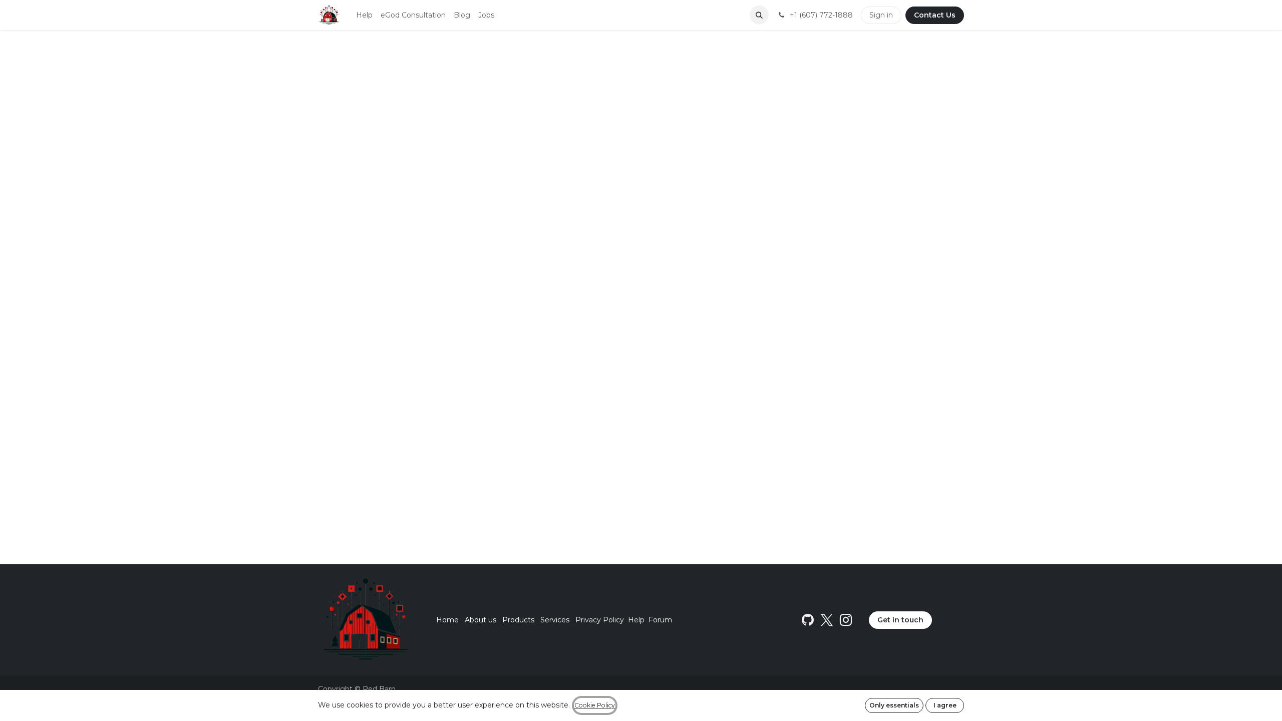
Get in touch (900, 619)
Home (447, 619)
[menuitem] (364, 15)
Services (554, 619)
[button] (759, 15)
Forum (660, 619)
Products (518, 619)
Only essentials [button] (894, 705)
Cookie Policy (594, 705)
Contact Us (934, 15)
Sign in (881, 15)
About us (480, 619)
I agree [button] (944, 705)
